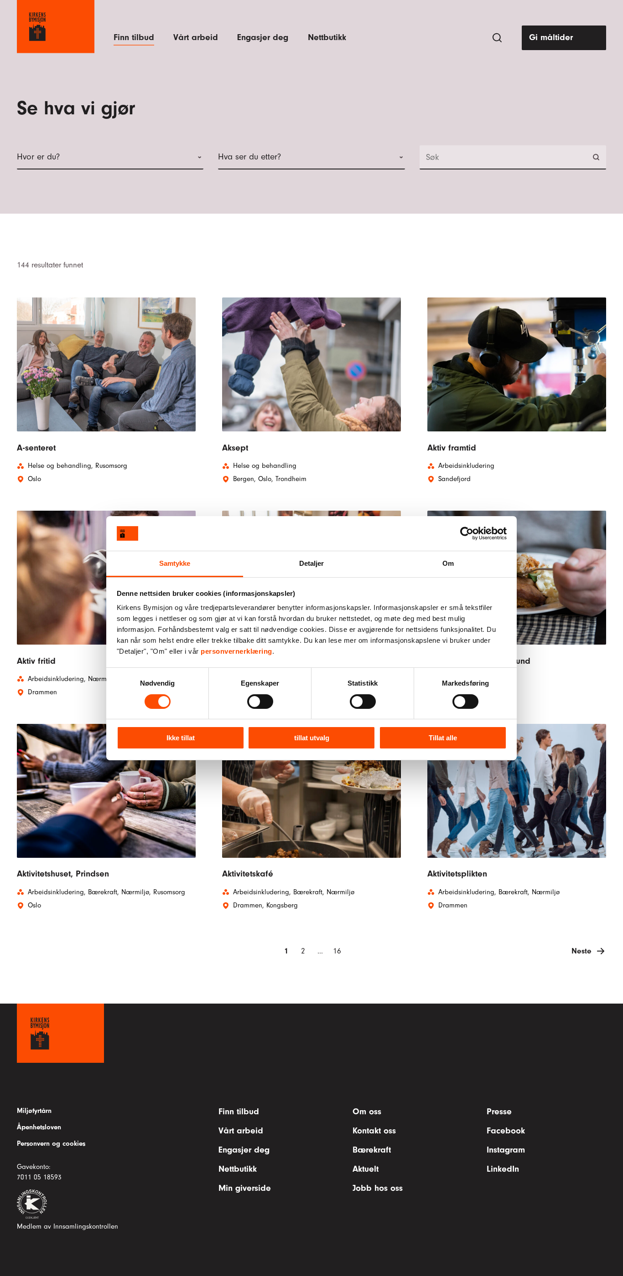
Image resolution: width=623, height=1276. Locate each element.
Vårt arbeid (195, 37)
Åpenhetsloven (39, 1127)
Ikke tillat (180, 738)
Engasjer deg (262, 37)
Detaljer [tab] (311, 563)
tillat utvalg (311, 738)
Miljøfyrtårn (34, 1111)
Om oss (367, 1112)
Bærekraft (372, 1150)
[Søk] (497, 37)
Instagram (506, 1150)
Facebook (506, 1131)
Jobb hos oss (378, 1188)
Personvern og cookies (51, 1143)
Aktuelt (366, 1169)
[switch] (260, 701)
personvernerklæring (236, 651)
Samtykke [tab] (175, 563)
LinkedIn (503, 1169)
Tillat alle (443, 738)
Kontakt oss (374, 1131)
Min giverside (244, 1188)
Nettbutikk (327, 37)
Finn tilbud (134, 37)
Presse (499, 1112)
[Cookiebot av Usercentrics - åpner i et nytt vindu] (467, 533)
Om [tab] (448, 563)
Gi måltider (551, 37)
